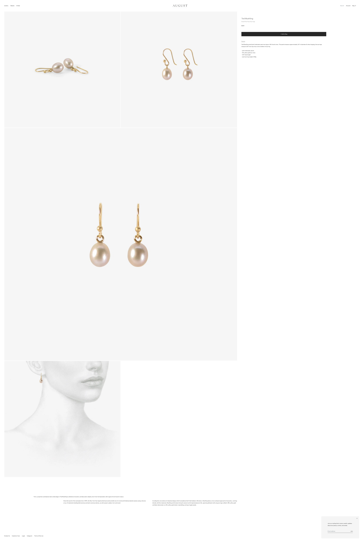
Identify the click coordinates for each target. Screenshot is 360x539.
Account (348, 5)
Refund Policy (49, 536)
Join (352, 531)
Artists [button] (18, 5)
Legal (23, 536)
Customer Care (16, 536)
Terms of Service (38, 536)
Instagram (29, 536)
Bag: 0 (354, 5)
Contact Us (7, 536)
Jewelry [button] (6, 5)
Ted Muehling (247, 18)
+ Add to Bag (283, 34)
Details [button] (243, 41)
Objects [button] (12, 5)
